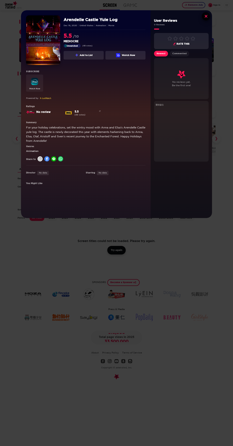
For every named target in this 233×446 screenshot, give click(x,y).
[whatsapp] (60, 159)
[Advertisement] (181, 133)
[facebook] (46, 159)
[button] (34, 83)
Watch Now (128, 55)
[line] (53, 159)
